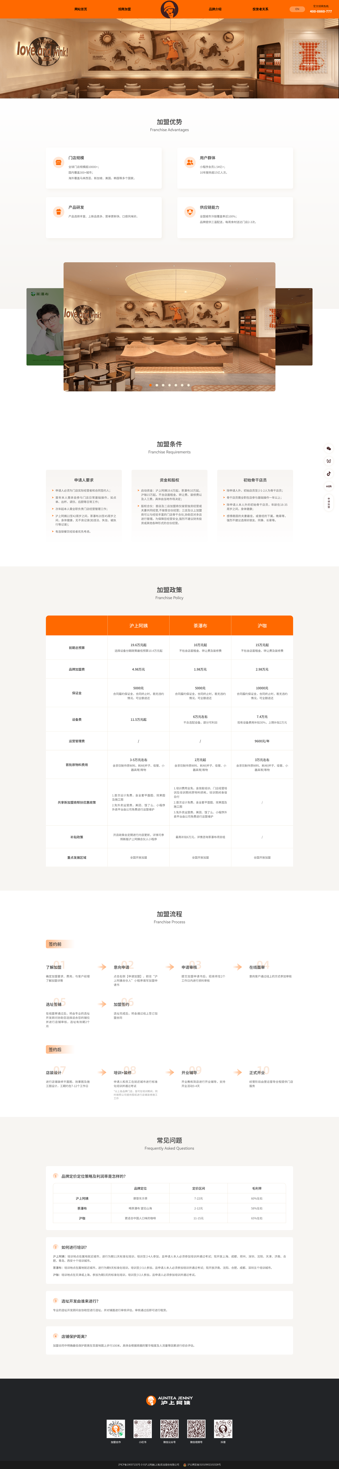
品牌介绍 (215, 9)
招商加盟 (124, 9)
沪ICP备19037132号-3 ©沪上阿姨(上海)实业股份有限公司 (148, 1464)
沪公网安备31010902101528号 (204, 1464)
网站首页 (81, 9)
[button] (150, 385)
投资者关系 (260, 9)
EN (297, 9)
